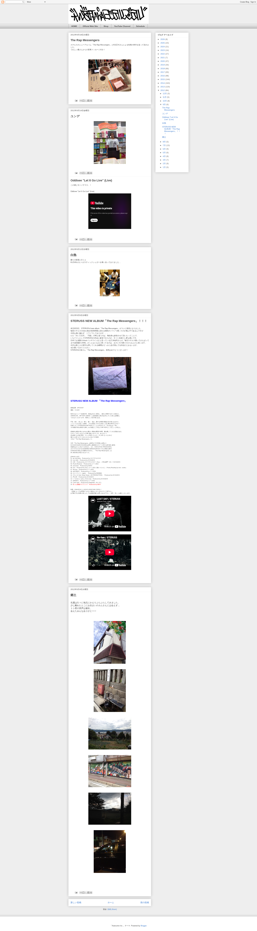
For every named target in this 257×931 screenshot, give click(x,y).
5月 (164, 152)
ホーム (111, 902)
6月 (164, 149)
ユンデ (75, 116)
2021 (162, 58)
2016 (162, 76)
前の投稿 (144, 902)
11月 (165, 97)
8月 (164, 142)
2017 (162, 72)
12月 (165, 93)
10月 (165, 101)
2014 (162, 83)
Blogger (143, 926)
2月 (164, 163)
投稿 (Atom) (112, 909)
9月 (164, 104)
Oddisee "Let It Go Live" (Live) (91, 180)
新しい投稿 (76, 902)
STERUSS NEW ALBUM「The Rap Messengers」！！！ (109, 321)
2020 (162, 61)
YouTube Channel (122, 26)
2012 (162, 90)
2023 (162, 50)
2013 (162, 87)
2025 (162, 43)
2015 (162, 79)
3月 (164, 160)
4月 (164, 156)
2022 (162, 54)
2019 (162, 65)
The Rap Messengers (85, 40)
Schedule (140, 26)
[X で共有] (86, 100)
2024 (162, 47)
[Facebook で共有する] (88, 100)
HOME (74, 26)
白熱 (73, 255)
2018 (162, 68)
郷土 (73, 595)
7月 (164, 145)
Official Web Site (90, 26)
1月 (164, 167)
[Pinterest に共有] (91, 100)
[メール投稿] (76, 101)
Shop (106, 26)
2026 (162, 39)
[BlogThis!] (83, 100)
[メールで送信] (81, 100)
